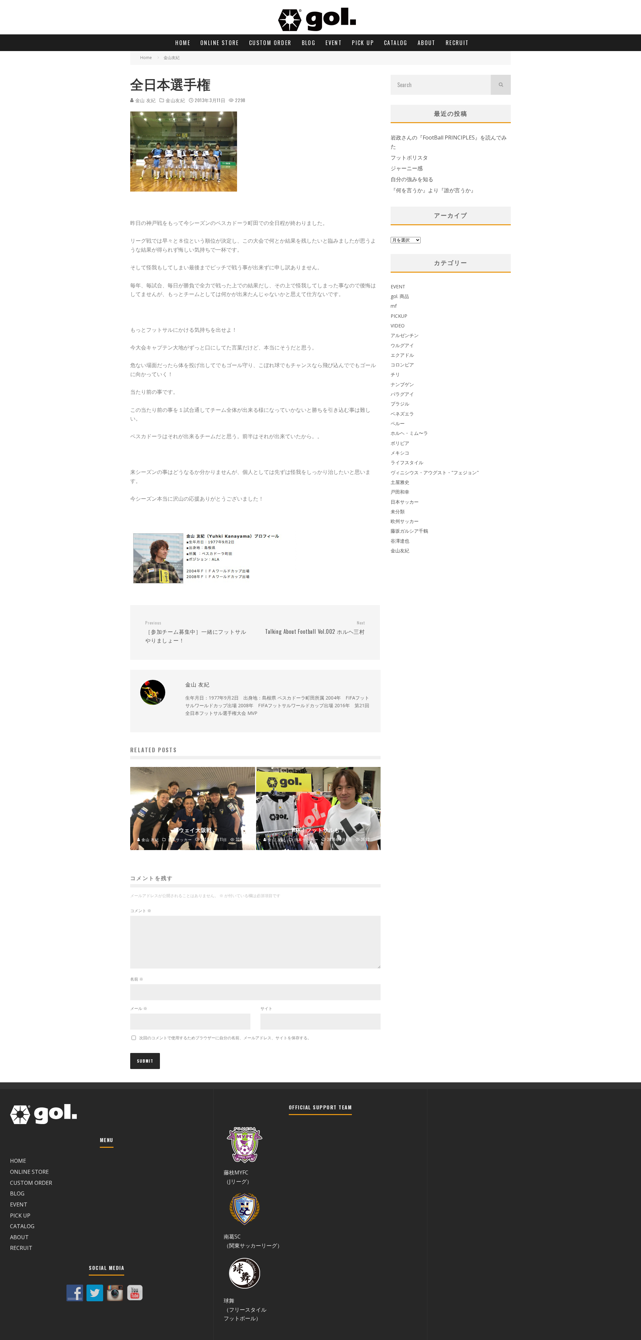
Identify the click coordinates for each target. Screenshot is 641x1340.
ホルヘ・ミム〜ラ (409, 433)
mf (394, 306)
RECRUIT (457, 43)
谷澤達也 (400, 541)
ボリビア (400, 443)
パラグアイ (402, 394)
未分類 (398, 511)
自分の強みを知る (412, 179)
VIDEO (398, 325)
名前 (136, 979)
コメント (140, 910)
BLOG (309, 43)
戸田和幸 (400, 492)
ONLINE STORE (219, 43)
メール (138, 1008)
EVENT (334, 43)
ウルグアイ (402, 345)
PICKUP (399, 316)
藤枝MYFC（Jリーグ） (238, 1177)
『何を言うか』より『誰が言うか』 (433, 190)
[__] (183, 196)
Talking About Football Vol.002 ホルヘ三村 (315, 627)
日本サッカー (405, 502)
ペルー (398, 423)
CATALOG (396, 43)
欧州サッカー (405, 521)
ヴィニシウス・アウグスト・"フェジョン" (435, 472)
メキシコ (400, 453)
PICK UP (363, 43)
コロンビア (402, 364)
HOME (182, 43)
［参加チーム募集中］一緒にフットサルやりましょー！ (195, 632)
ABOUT (427, 43)
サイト (266, 1008)
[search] (501, 85)
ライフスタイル (407, 462)
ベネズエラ (402, 414)
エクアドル (402, 355)
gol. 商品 (400, 296)
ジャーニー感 (407, 168)
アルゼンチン (405, 335)
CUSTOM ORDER (270, 43)
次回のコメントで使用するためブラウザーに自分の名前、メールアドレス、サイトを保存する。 (225, 1038)
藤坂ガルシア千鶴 (409, 531)
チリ (395, 374)
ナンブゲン (402, 384)
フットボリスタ (409, 157)
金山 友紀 (145, 99)
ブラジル (400, 403)
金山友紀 (175, 100)
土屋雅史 (400, 482)
